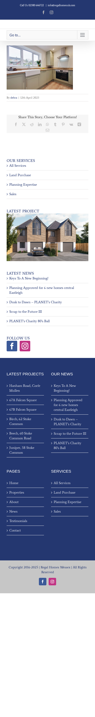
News (13, 511)
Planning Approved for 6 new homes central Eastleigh (68, 405)
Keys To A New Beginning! (28, 278)
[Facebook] (12, 346)
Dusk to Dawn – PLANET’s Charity (35, 302)
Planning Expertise (23, 184)
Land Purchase (20, 175)
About (14, 502)
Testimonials (18, 521)
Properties (16, 492)
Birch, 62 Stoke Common (20, 421)
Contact (15, 530)
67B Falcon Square (22, 409)
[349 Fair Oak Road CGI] (47, 215)
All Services (17, 165)
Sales (12, 194)
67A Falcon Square (23, 400)
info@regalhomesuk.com (61, 5)
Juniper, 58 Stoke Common (21, 450)
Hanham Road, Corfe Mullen (24, 388)
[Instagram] (25, 346)
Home (13, 483)
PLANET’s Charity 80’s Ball (29, 321)
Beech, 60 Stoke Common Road (20, 435)
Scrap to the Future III (25, 311)
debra (13, 97)
